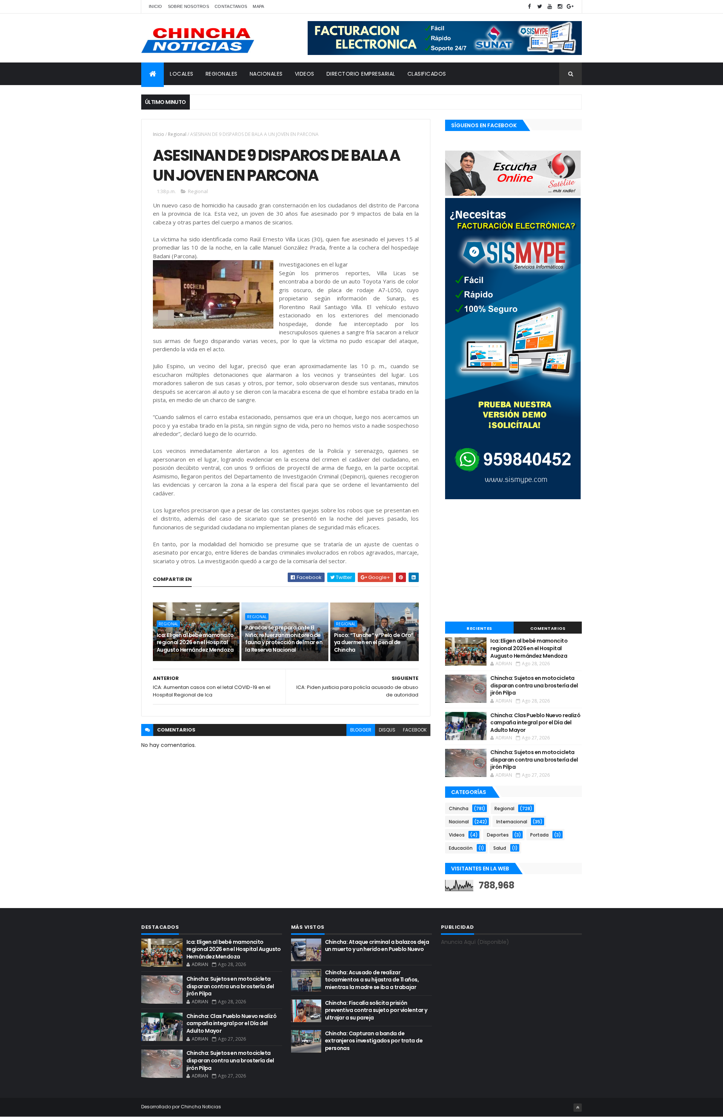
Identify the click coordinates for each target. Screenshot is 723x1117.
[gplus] (570, 6)
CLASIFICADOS (426, 74)
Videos (457, 835)
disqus (387, 730)
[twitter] (539, 6)
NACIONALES (266, 74)
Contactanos (231, 6)
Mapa (258, 6)
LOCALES (182, 74)
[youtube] (550, 6)
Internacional (511, 821)
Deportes (498, 835)
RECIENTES (479, 628)
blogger (360, 730)
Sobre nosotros (188, 6)
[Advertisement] (513, 561)
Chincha (458, 808)
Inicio (155, 6)
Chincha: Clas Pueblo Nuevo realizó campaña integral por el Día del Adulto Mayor (535, 723)
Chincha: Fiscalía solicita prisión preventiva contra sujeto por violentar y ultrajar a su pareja (376, 1010)
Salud (499, 848)
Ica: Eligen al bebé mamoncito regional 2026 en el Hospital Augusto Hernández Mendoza (195, 642)
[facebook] (529, 6)
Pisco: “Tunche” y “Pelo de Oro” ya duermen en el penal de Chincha (373, 642)
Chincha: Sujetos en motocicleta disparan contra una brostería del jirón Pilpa (534, 685)
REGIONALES (222, 74)
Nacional (459, 821)
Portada (539, 835)
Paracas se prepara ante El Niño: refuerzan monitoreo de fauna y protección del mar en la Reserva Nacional (283, 639)
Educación (461, 848)
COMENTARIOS (548, 628)
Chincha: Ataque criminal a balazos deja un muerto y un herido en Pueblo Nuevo (377, 945)
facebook (415, 730)
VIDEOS (304, 74)
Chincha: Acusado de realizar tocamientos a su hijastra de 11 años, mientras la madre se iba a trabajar (372, 980)
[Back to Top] (578, 1107)
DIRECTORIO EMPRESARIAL (360, 74)
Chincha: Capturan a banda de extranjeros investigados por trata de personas (374, 1041)
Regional (177, 134)
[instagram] (560, 6)
